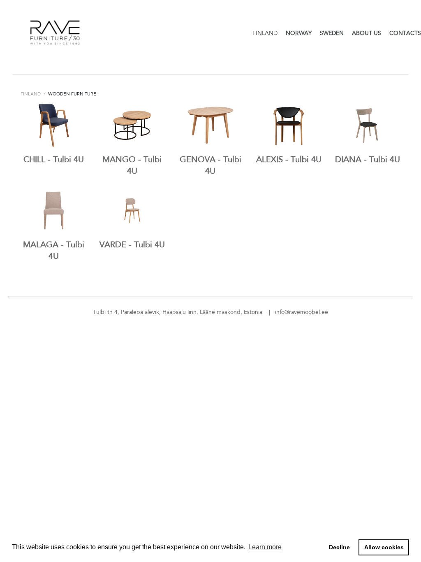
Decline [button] (339, 547)
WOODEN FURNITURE (72, 94)
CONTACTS (405, 33)
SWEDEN (332, 33)
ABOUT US (366, 33)
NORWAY (299, 33)
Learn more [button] (265, 546)
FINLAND (265, 33)
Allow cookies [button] (384, 547)
